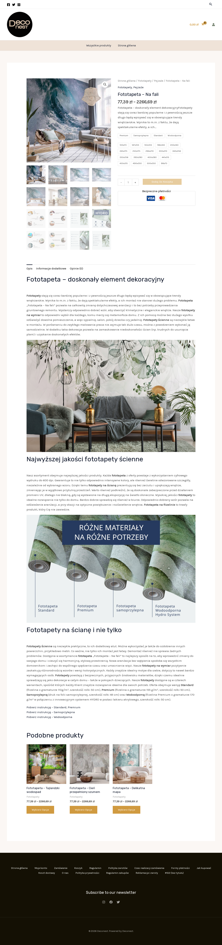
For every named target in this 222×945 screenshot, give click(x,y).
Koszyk (78, 868)
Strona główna (127, 45)
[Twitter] (13, 4)
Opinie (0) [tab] (76, 268)
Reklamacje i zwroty (147, 872)
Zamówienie (60, 868)
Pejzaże (158, 80)
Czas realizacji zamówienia (149, 868)
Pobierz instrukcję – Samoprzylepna (51, 712)
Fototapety (144, 80)
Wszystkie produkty (98, 45)
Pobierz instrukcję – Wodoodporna (49, 717)
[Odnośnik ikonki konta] (213, 24)
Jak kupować (204, 868)
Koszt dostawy (46, 872)
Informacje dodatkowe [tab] (51, 268)
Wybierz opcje (40, 809)
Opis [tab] (29, 268)
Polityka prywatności (87, 872)
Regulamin (95, 868)
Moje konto (41, 868)
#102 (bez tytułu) (174, 872)
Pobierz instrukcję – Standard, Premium (53, 707)
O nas (65, 872)
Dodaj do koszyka (162, 181)
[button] (210, 4)
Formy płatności (180, 868)
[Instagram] (18, 4)
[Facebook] (8, 4)
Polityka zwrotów (117, 868)
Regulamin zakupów (117, 872)
